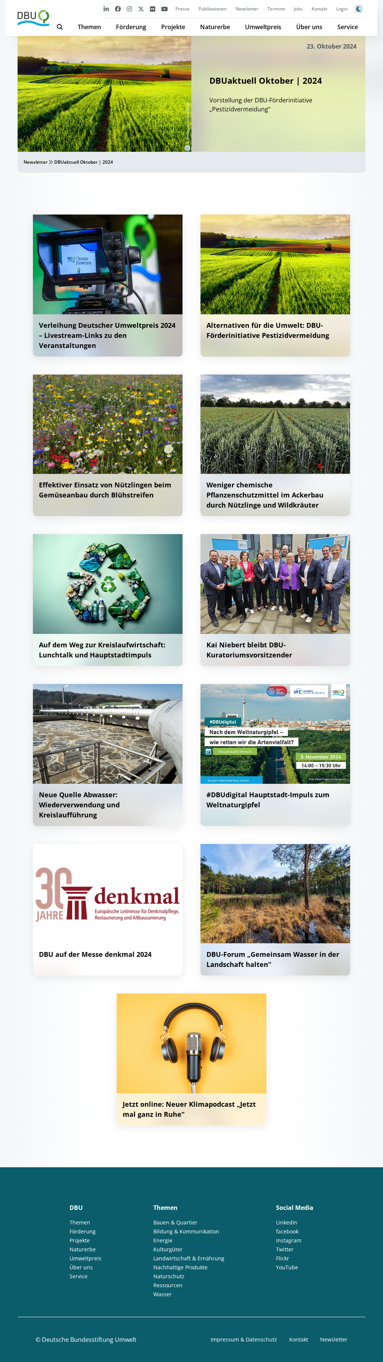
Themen (89, 27)
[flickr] (152, 9)
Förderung (131, 27)
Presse (182, 9)
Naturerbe (215, 27)
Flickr (282, 1258)
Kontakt (319, 9)
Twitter (285, 1249)
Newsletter (247, 9)
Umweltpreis (263, 27)
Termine (276, 9)
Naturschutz (168, 1276)
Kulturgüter (168, 1249)
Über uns (309, 27)
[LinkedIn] (106, 9)
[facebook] (118, 9)
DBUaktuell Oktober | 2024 (83, 162)
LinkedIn (286, 1222)
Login (341, 9)
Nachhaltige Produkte (180, 1267)
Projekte (173, 27)
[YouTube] (164, 9)
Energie (162, 1240)
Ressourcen (168, 1285)
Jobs (298, 9)
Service (347, 27)
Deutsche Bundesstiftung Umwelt (89, 1339)
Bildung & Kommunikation (186, 1231)
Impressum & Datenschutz (244, 1339)
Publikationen (213, 9)
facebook (287, 1231)
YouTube (287, 1267)
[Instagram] (129, 9)
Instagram (288, 1240)
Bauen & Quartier (175, 1222)
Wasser (162, 1294)
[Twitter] (141, 9)
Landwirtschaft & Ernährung (188, 1258)
